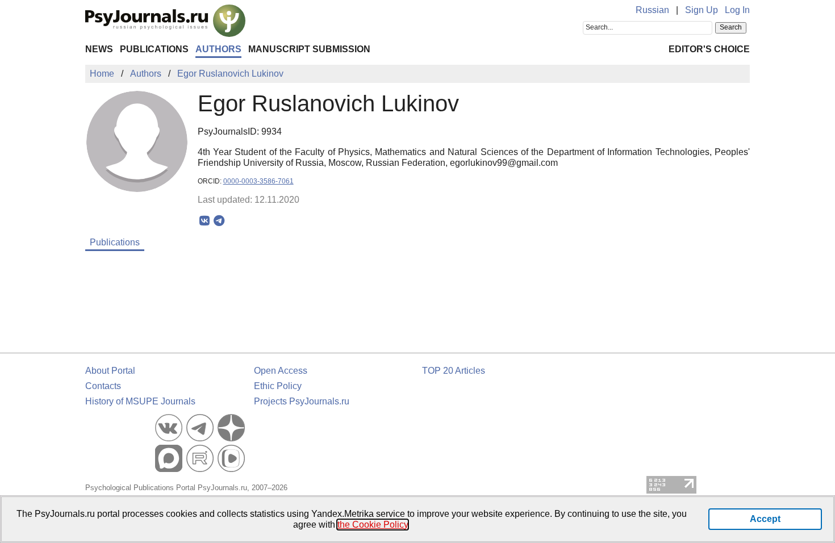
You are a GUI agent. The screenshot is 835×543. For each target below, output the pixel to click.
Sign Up (701, 10)
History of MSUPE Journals (140, 401)
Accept (765, 519)
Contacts (103, 386)
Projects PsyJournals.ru (301, 401)
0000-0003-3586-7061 (258, 181)
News (99, 49)
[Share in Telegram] (219, 221)
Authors (218, 49)
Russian (652, 10)
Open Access (280, 370)
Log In (737, 10)
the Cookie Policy (372, 524)
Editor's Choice (709, 49)
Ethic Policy (278, 386)
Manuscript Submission (309, 49)
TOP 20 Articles (453, 370)
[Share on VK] (205, 221)
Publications (154, 49)
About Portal (110, 370)
